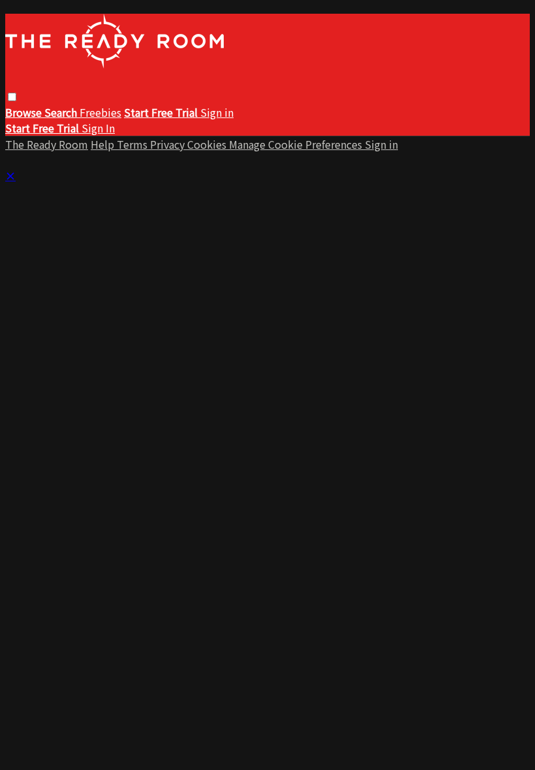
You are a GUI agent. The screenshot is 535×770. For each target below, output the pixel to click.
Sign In (98, 128)
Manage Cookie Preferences (297, 144)
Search (62, 112)
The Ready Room (46, 144)
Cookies (208, 144)
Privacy (168, 144)
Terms (133, 144)
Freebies (100, 112)
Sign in (217, 112)
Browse (24, 112)
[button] (12, 97)
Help (104, 144)
